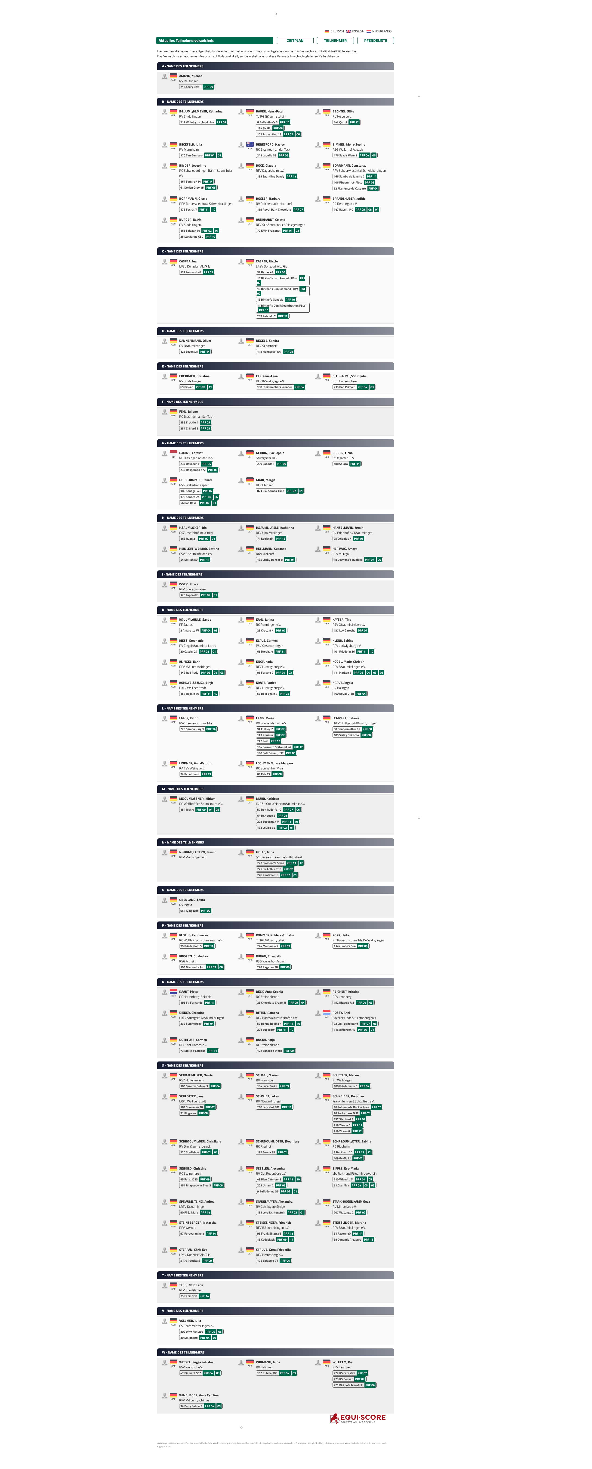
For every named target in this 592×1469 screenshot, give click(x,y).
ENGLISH (358, 31)
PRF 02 (207, 230)
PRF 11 (204, 209)
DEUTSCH (337, 31)
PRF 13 (206, 774)
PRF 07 (289, 134)
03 (219, 155)
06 (298, 134)
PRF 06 (283, 155)
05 (374, 155)
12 (301, 863)
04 (376, 209)
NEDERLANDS (382, 31)
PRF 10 (210, 236)
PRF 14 (284, 122)
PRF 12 (354, 122)
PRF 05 (211, 187)
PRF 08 (221, 122)
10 (213, 209)
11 (210, 387)
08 (370, 209)
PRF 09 (208, 86)
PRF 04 (210, 155)
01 (216, 230)
